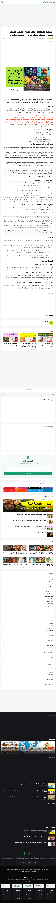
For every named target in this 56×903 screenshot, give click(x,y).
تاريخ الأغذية (28, 618)
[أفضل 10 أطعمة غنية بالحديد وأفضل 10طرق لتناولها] (51, 832)
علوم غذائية (28, 670)
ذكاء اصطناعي (28, 660)
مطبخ (28, 677)
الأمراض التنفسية (32, 121)
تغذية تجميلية (28, 633)
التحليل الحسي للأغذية (28, 591)
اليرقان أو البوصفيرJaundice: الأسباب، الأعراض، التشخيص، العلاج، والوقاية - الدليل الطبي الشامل (29, 345)
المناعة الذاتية (8, 121)
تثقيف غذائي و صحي (28, 621)
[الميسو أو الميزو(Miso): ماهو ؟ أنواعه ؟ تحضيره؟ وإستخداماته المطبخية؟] (50, 522)
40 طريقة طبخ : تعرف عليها (40, 532)
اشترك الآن (28, 474)
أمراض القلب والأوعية (17, 121)
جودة (28, 650)
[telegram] (23, 862)
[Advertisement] (28, 15)
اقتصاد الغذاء (28, 589)
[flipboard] (17, 862)
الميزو (25, 116)
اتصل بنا (22, 869)
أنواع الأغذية (28, 611)
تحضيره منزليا (23, 117)
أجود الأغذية (28, 577)
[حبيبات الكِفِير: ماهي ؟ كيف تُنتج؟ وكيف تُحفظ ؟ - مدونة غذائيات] (50, 516)
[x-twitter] (35, 862)
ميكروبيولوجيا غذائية (28, 684)
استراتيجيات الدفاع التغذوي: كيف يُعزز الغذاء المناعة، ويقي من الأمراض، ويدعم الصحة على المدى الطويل (41, 552)
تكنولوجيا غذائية (28, 645)
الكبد (7, 119)
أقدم (3, 394)
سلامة (28, 662)
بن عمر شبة (45, 321)
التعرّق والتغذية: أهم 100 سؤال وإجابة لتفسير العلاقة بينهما (15, 565)
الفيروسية (25, 121)
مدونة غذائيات (21, 871)
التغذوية (47, 119)
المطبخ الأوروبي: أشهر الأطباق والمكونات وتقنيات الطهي (34, 783)
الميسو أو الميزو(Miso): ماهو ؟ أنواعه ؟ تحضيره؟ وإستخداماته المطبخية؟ (29, 520)
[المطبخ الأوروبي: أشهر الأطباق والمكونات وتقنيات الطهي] (51, 785)
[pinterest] (29, 862)
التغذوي (30, 117)
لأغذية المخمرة (33, 116)
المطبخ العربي (28, 606)
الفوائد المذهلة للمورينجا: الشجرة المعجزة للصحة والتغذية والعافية (30, 526)
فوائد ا (38, 116)
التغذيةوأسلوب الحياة (28, 596)
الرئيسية (47, 869)
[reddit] (20, 862)
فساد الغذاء (28, 672)
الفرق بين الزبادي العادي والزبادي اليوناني (39, 123)
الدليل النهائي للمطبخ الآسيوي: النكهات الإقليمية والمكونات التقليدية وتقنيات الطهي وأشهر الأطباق (26, 790)
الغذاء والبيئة (28, 599)
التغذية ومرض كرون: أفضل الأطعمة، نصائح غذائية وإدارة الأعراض (46, 345)
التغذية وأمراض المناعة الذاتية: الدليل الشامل (11, 344)
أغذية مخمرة (28, 586)
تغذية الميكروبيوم (28, 630)
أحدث (53, 394)
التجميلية (43, 119)
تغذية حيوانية (28, 635)
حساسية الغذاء (28, 655)
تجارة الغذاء (28, 623)
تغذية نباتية (28, 643)
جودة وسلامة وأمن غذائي (28, 652)
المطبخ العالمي (28, 603)
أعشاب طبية (28, 581)
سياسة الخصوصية (37, 869)
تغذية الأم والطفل (28, 628)
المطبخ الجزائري (28, 601)
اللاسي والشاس (44, 124)
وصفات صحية (28, 687)
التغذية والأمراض (42, 29)
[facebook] (38, 862)
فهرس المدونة (10, 869)
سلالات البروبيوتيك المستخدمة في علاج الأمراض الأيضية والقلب (24, 119)
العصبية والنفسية (41, 121)
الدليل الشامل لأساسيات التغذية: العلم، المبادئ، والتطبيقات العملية (42, 565)
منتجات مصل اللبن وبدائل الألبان (20, 123)
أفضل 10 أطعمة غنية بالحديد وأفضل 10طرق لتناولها (35, 830)
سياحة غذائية (28, 665)
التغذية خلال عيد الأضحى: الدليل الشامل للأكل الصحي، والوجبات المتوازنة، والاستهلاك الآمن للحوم (15, 552)
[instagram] (32, 862)
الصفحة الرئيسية (50, 29)
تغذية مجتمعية (28, 640)
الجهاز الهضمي (49, 121)
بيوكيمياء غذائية (28, 616)
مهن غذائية (28, 682)
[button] (54, 2)
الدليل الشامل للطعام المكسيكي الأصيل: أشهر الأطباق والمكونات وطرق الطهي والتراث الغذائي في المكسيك (24, 796)
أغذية (28, 584)
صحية (28, 667)
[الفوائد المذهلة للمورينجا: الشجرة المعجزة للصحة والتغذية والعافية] (50, 528)
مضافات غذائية (28, 674)
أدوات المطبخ (28, 579)
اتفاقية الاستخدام (29, 869)
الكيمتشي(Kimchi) (16, 116)
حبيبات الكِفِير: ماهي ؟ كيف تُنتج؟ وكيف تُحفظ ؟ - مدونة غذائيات (31, 514)
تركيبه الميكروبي (37, 117)
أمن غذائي (28, 608)
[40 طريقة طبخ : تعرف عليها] (50, 534)
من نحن (43, 869)
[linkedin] (26, 862)
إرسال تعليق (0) (28, 390)
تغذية (28, 626)
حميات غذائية (28, 657)
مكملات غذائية (28, 679)
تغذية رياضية (28, 638)
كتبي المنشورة (17, 869)
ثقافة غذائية (28, 648)
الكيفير (45, 117)
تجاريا (18, 117)
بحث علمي (28, 613)
